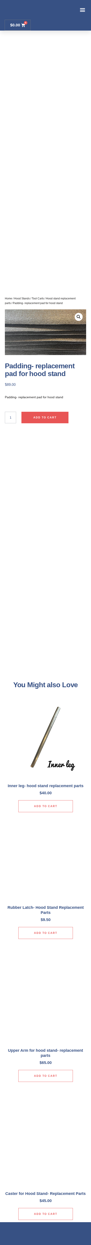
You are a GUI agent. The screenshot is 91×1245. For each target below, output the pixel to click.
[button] (82, 10)
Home (8, 298)
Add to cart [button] (45, 806)
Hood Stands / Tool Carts (29, 298)
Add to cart (45, 417)
